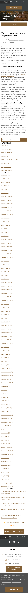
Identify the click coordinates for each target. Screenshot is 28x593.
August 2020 (5, 425)
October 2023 (5, 297)
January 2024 (5, 286)
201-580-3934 (14, 7)
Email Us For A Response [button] (14, 531)
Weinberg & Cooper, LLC (16, 40)
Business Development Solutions (11, 582)
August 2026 (5, 175)
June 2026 (4, 182)
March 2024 (5, 279)
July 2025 (4, 221)
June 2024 (4, 268)
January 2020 (5, 447)
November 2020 (6, 418)
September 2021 (6, 382)
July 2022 (4, 350)
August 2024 (5, 261)
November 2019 (6, 454)
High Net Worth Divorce (8, 160)
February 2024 (5, 282)
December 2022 (6, 332)
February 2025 (5, 239)
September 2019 (6, 461)
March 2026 (4, 193)
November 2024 (6, 250)
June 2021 (4, 393)
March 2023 (4, 322)
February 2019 (5, 483)
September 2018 (6, 486)
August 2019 (5, 465)
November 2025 (6, 207)
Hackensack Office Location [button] (14, 569)
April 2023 (4, 318)
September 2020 (6, 422)
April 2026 (4, 189)
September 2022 (6, 343)
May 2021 (4, 397)
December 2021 (6, 372)
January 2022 (5, 368)
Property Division (6, 167)
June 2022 (4, 354)
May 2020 (4, 436)
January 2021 (5, 411)
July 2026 (4, 178)
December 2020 (6, 415)
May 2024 (4, 271)
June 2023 (4, 311)
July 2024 (4, 264)
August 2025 (5, 218)
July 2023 (4, 307)
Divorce (12, 42)
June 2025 (4, 225)
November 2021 (6, 375)
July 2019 (4, 468)
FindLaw (4, 584)
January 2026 (5, 200)
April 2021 (4, 400)
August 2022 (5, 347)
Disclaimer (4, 579)
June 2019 (4, 472)
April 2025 (4, 232)
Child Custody (5, 149)
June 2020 (4, 433)
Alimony (3, 145)
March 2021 (4, 404)
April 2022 (4, 361)
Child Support (5, 152)
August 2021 (5, 386)
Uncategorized (5, 170)
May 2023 (4, 314)
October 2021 (5, 379)
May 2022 (4, 357)
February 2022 (5, 365)
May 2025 (4, 229)
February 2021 (5, 408)
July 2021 (4, 390)
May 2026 (4, 186)
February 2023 (5, 325)
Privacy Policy (20, 579)
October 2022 (5, 340)
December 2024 (6, 246)
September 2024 (6, 257)
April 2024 (4, 275)
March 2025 (4, 236)
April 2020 (4, 440)
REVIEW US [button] (14, 589)
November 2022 (6, 336)
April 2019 (4, 479)
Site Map (11, 579)
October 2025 (5, 211)
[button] (14, 25)
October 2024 (5, 254)
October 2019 (5, 458)
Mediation (4, 163)
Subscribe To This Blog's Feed (15, 522)
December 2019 (6, 451)
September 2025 (6, 214)
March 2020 (5, 443)
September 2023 (6, 300)
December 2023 (6, 289)
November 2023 (6, 293)
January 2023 (5, 329)
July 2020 (4, 429)
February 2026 (5, 196)
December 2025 (6, 203)
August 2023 (5, 304)
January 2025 (5, 243)
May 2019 (4, 476)
